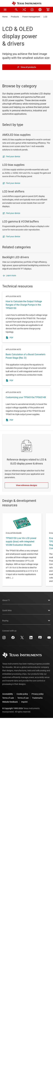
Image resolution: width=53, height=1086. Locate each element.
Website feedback (10, 702)
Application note (26, 317)
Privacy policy (38, 694)
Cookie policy (22, 694)
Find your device (13, 156)
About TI (6, 600)
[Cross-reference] (24, 9)
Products (15, 17)
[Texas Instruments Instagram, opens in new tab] (4, 638)
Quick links (7, 610)
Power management (31, 17)
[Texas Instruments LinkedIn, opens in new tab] (31, 638)
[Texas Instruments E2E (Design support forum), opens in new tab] (40, 638)
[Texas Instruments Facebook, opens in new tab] (13, 638)
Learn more (11, 275)
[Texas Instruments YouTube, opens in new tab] (49, 638)
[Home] (26, 3)
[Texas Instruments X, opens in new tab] (22, 638)
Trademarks (37, 698)
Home (4, 17)
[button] (5, 9)
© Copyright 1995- (12, 708)
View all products (28, 67)
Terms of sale (8, 698)
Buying (5, 620)
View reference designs (26, 485)
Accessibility (7, 694)
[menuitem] (16, 9)
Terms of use (23, 698)
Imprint (24, 702)
